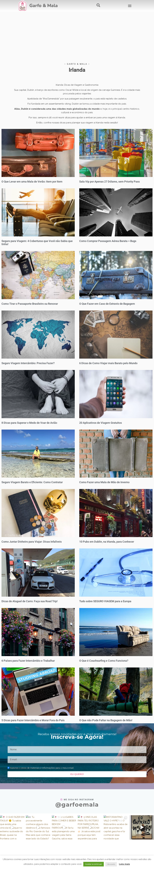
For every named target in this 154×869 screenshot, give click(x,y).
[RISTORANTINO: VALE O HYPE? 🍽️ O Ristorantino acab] (116, 827)
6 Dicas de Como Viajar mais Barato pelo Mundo (108, 363)
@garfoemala (77, 804)
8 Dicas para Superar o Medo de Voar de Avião (29, 422)
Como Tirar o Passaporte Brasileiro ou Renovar (30, 303)
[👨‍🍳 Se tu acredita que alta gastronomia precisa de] (142, 827)
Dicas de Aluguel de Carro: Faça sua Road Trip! (30, 601)
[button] (129, 6)
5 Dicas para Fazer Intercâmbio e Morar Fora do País (33, 720)
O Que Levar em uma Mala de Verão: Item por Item (32, 181)
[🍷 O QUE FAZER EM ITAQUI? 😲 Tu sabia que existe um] (12, 827)
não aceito (111, 864)
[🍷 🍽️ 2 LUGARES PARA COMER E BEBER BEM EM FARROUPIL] (64, 827)
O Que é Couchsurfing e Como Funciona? (103, 660)
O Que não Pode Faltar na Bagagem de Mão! (105, 720)
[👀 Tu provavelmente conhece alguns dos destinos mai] (38, 827)
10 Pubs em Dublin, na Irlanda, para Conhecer (106, 541)
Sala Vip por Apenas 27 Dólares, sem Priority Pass (109, 181)
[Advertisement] (77, 38)
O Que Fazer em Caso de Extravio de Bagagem (107, 303)
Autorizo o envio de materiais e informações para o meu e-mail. (42, 768)
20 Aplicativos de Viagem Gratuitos (100, 422)
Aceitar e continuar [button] (93, 864)
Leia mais (124, 864)
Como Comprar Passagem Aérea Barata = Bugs (107, 241)
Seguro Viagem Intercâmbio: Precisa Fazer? (28, 363)
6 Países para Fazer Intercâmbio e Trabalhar (28, 660)
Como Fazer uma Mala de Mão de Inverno (104, 482)
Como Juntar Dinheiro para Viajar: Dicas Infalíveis (32, 541)
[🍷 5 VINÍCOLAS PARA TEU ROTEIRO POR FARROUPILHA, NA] (90, 827)
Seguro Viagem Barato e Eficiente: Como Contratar (32, 482)
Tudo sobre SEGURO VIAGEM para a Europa (105, 601)
